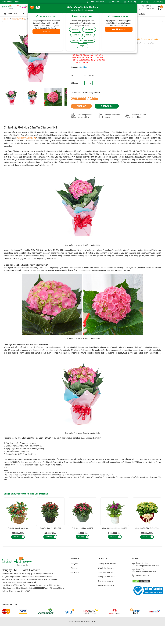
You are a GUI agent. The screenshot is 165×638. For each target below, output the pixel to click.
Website (46, 32)
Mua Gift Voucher (119, 29)
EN (38, 7)
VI (32, 7)
